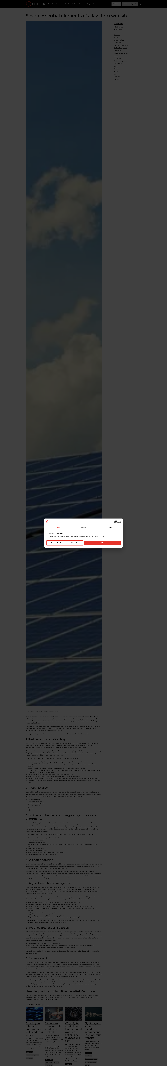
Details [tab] (83, 527)
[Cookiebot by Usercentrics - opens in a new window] (113, 522)
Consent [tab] (57, 527)
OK (102, 543)
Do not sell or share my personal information (64, 543)
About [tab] (110, 527)
